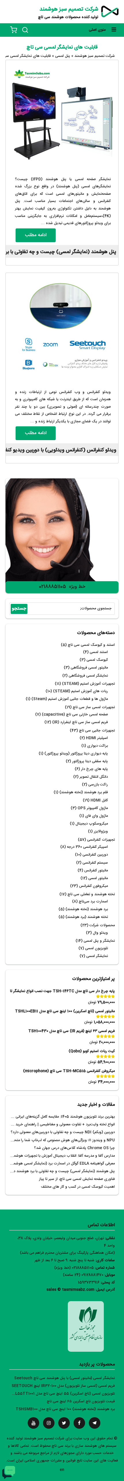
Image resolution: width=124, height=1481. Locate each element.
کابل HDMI (99, 801)
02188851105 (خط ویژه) (74, 1268)
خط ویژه (77, 587)
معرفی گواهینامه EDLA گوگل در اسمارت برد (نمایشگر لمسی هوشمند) (62, 1164)
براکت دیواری (97, 746)
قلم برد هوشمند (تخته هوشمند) (83, 792)
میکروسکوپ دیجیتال (92, 824)
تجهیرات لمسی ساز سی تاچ (94, 707)
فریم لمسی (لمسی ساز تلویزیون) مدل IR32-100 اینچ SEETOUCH (63, 1386)
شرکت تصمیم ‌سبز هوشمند (69, 9)
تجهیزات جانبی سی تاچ (97, 731)
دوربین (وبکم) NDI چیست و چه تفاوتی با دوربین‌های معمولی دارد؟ (63, 1132)
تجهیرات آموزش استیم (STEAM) (88, 684)
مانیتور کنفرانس (96, 871)
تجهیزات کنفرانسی (101, 840)
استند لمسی (99, 652)
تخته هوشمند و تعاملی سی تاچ (91, 894)
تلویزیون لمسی (96, 948)
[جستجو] (25, 30)
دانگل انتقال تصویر (94, 777)
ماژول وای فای (96, 816)
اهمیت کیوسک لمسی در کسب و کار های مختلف (78, 1187)
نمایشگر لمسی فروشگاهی (88, 676)
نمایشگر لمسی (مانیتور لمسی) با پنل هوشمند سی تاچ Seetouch (64, 1378)
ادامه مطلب (35, 235)
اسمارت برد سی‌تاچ (93, 902)
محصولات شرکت (102, 926)
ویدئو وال (100, 933)
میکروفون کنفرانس (93, 886)
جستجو (19, 609)
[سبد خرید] (13, 30)
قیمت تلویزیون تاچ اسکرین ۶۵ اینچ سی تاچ (81, 1402)
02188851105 (52, 587)
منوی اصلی (97, 30)
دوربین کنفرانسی (95, 855)
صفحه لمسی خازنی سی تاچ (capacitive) (75, 715)
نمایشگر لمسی (97, 956)
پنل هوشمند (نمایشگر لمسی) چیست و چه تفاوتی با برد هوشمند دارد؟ (61, 1171)
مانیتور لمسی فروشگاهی (89, 668)
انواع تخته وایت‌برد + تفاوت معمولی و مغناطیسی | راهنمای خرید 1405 (60, 1125)
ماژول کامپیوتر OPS (93, 808)
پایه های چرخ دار (94, 769)
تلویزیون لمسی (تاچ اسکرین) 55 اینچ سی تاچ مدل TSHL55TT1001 (61, 1394)
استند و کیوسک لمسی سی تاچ (91, 645)
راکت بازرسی (98, 785)
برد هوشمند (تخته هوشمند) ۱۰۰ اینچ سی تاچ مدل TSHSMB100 (65, 1409)
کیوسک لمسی (97, 660)
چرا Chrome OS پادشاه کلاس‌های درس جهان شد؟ (74, 1148)
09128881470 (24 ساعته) (83, 1275)
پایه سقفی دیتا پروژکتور (90, 761)
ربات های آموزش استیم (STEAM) (80, 691)
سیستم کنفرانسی (95, 863)
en (62, 1470)
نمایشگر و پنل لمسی (99, 941)
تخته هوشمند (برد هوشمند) (86, 917)
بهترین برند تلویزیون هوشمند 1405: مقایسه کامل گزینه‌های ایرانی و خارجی (58, 1117)
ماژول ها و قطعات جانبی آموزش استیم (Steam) (69, 699)
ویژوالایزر (101, 832)
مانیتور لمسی (98, 878)
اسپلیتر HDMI (97, 738)
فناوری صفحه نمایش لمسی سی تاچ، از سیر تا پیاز (77, 1179)
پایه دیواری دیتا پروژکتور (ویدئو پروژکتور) (76, 754)
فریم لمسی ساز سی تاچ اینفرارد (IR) (80, 722)
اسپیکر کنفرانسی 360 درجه (87, 847)
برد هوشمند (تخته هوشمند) (86, 909)
